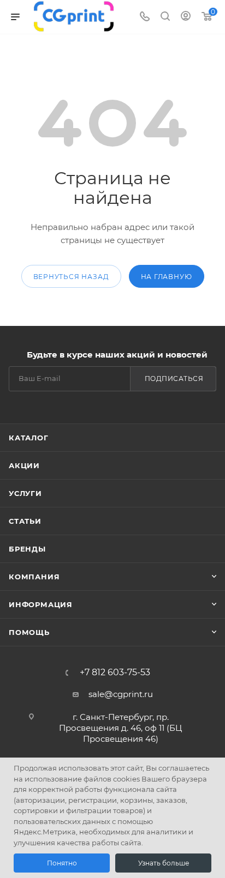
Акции (24, 465)
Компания (34, 576)
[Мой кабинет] (186, 17)
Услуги (25, 493)
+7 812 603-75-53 (115, 672)
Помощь (29, 632)
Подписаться (174, 378)
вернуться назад (71, 277)
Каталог (29, 437)
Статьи (25, 521)
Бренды (27, 548)
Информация (41, 604)
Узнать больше (163, 863)
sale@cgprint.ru (120, 694)
